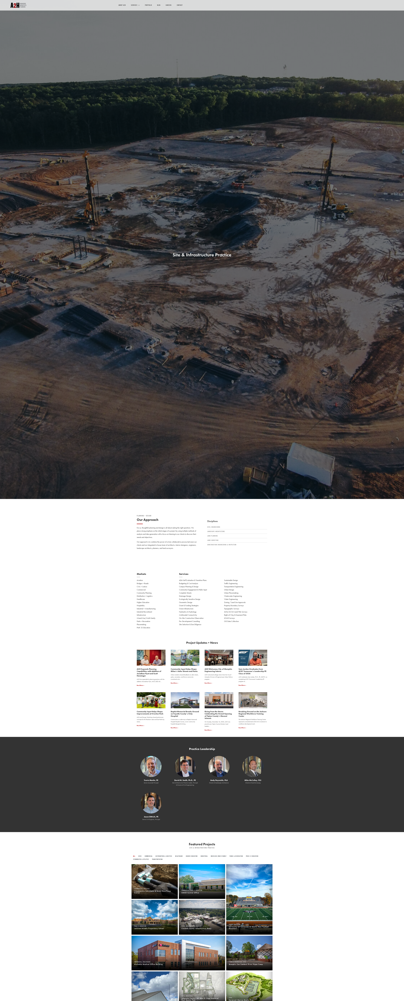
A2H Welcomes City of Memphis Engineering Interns (218, 670)
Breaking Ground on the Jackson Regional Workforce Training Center (252, 713)
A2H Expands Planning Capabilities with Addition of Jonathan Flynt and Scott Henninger (149, 672)
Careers (169, 5)
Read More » (140, 685)
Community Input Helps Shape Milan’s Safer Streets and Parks (184, 670)
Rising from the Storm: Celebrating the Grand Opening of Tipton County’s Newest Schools (218, 715)
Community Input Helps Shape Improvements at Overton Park (150, 712)
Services (134, 5)
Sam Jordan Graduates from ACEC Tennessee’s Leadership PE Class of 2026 (252, 671)
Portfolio (148, 5)
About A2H (122, 5)
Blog (158, 5)
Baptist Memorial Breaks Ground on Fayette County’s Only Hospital (185, 713)
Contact (180, 5)
